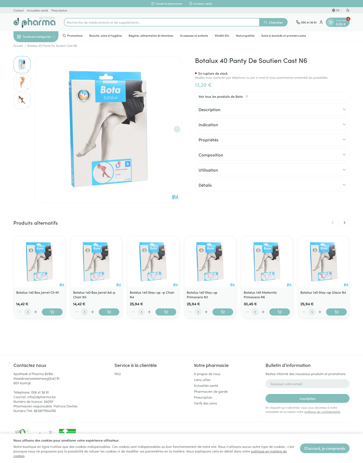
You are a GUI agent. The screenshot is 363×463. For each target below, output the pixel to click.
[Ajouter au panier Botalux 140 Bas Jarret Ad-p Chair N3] (109, 312)
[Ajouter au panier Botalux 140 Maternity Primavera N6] (279, 312)
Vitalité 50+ (222, 35)
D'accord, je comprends (324, 448)
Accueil (18, 45)
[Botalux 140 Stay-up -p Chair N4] (153, 262)
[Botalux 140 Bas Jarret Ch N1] (39, 262)
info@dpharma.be (41, 396)
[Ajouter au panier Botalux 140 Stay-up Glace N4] (336, 312)
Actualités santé (37, 10)
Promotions (75, 35)
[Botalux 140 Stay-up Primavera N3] (210, 262)
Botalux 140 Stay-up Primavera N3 (202, 294)
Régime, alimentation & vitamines (151, 35)
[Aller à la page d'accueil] (34, 22)
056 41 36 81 (40, 392)
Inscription (308, 398)
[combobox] (162, 22)
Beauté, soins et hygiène (105, 35)
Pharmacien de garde (211, 391)
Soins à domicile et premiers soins (283, 35)
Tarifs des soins (205, 403)
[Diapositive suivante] (344, 223)
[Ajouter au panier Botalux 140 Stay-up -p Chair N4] (165, 312)
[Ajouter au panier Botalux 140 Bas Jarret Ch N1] (52, 312)
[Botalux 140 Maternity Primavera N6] (267, 262)
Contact (18, 10)
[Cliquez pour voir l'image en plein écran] (108, 129)
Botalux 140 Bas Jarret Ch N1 (37, 292)
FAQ (117, 373)
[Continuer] (177, 129)
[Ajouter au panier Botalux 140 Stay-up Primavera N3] (222, 312)
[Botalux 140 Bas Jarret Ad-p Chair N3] (96, 262)
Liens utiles (202, 379)
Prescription (59, 10)
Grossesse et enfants (194, 35)
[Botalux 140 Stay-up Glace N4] (323, 262)
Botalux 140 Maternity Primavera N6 (260, 294)
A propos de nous (207, 373)
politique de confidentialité (322, 412)
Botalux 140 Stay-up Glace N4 (323, 292)
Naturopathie (245, 35)
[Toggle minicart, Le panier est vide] (330, 22)
